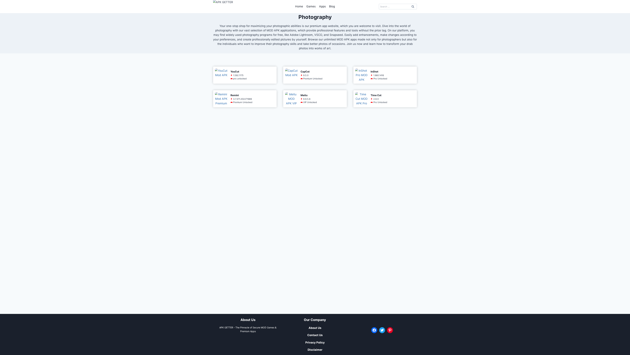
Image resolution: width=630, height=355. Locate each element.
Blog (332, 6)
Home (299, 6)
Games (311, 6)
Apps (322, 6)
